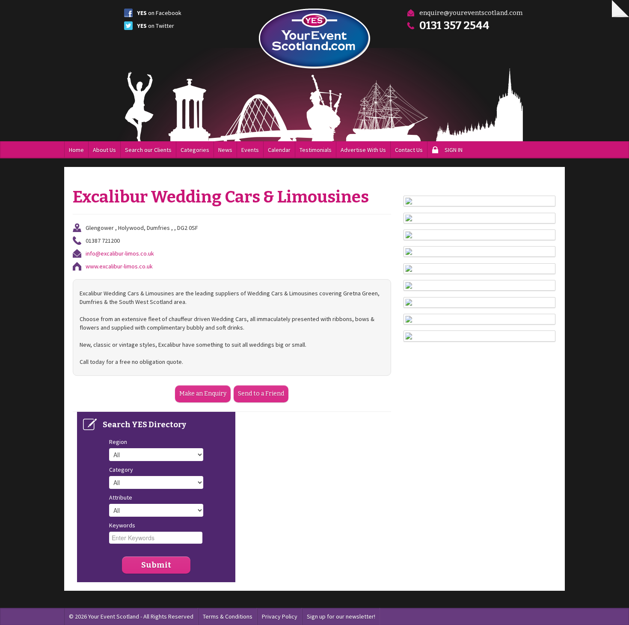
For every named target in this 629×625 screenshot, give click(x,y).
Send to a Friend (261, 393)
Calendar (279, 150)
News (225, 150)
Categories (195, 150)
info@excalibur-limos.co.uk (120, 253)
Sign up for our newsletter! (341, 616)
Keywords (122, 525)
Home (76, 150)
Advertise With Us (363, 150)
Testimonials (316, 150)
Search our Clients (148, 150)
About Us (104, 150)
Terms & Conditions (227, 616)
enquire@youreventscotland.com (470, 13)
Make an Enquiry (202, 393)
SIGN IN (454, 150)
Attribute (120, 497)
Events (250, 150)
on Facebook (159, 13)
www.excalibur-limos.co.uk (119, 266)
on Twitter (155, 26)
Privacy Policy (279, 616)
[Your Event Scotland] (314, 38)
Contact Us (409, 150)
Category (121, 469)
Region (118, 442)
